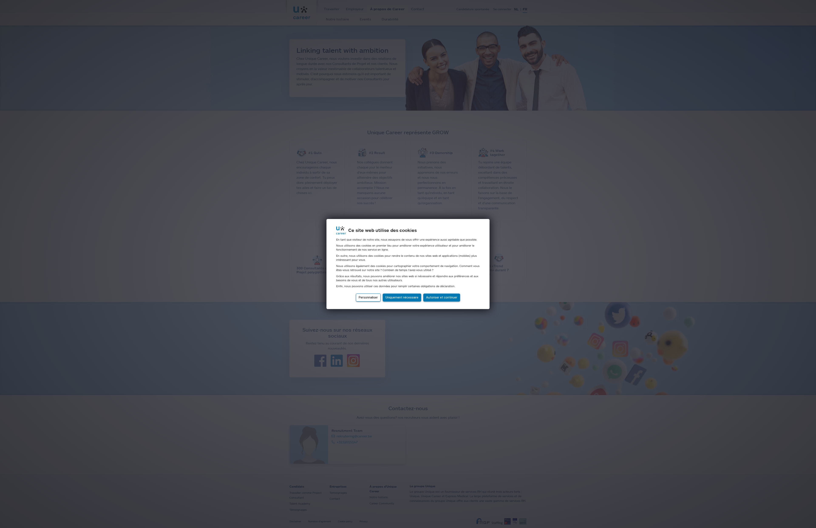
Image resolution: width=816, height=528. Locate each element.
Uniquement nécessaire (401, 297)
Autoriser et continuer (441, 297)
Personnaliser (368, 297)
